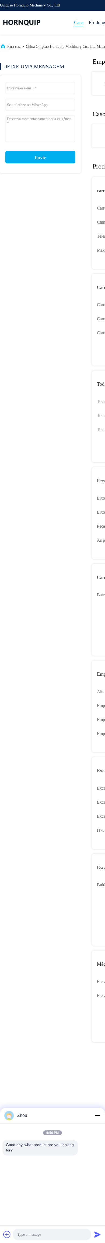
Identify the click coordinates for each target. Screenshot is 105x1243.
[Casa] (21, 23)
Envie (40, 157)
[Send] (97, 1234)
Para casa (14, 47)
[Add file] (7, 1234)
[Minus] (97, 1115)
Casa (78, 22)
